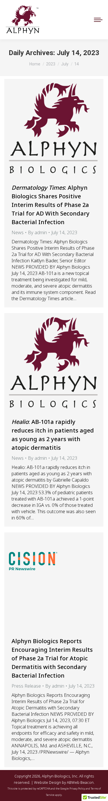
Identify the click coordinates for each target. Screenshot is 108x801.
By (37, 232)
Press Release (26, 686)
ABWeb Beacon (80, 782)
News (18, 232)
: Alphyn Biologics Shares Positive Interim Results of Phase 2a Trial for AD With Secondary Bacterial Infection (51, 205)
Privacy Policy (77, 788)
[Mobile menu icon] (98, 19)
